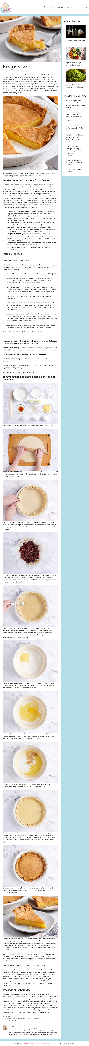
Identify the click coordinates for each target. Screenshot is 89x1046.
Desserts (7, 1017)
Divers (80, 7)
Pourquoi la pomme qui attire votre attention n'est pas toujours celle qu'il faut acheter (75, 104)
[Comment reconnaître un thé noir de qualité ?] (76, 37)
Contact (56, 1043)
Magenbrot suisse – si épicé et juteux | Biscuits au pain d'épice (23, 1018)
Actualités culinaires (58, 7)
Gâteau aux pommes (11, 1020)
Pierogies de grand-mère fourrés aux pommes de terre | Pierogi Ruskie (74, 137)
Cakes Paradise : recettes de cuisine (30, 1043)
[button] (86, 7)
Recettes (70, 7)
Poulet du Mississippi (73, 169)
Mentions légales (47, 1043)
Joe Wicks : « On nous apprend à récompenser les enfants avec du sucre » (75, 116)
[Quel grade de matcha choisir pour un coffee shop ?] (76, 81)
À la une (46, 7)
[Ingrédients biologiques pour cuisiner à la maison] (76, 59)
